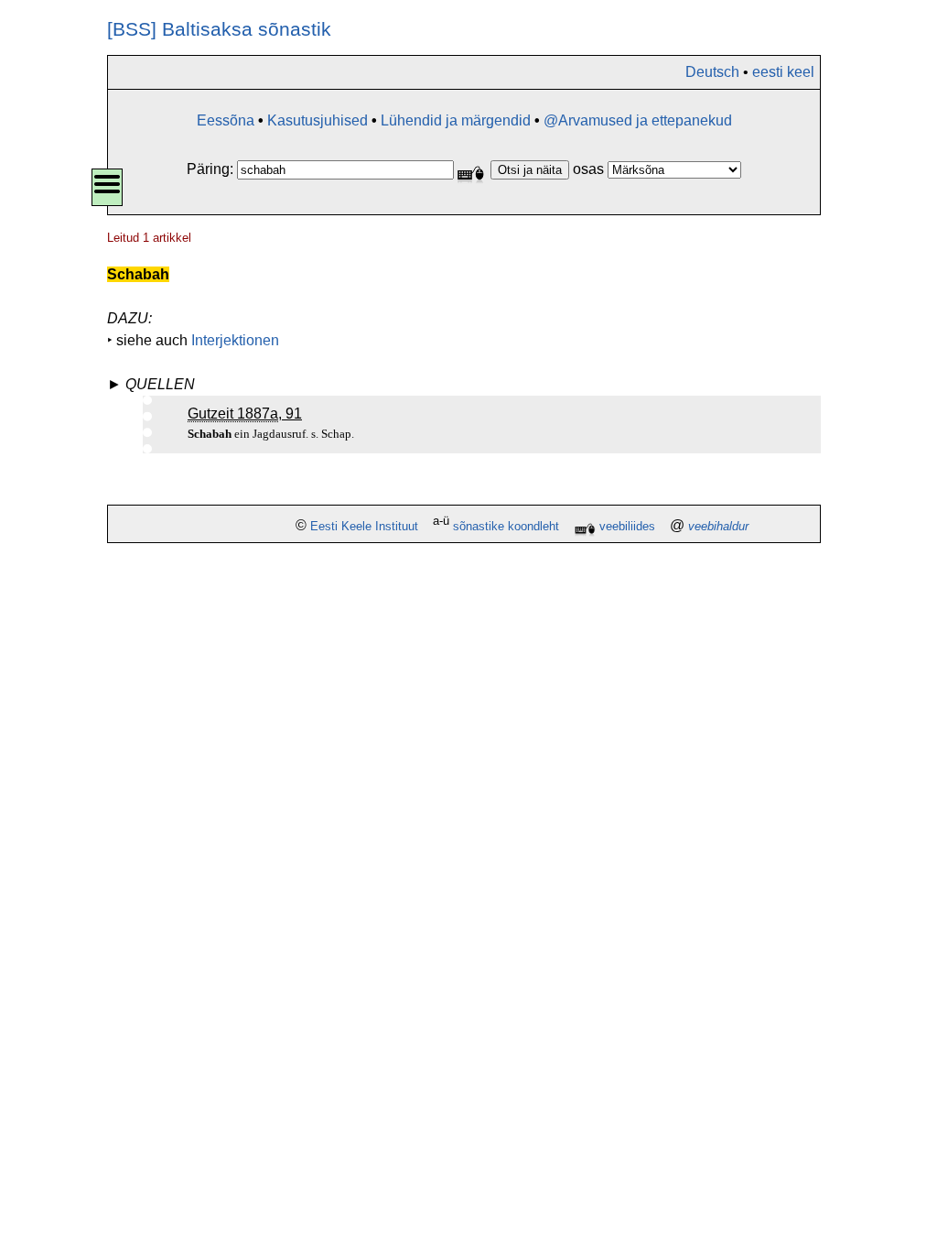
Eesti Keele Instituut (364, 526)
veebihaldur (718, 526)
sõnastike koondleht (506, 526)
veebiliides (627, 526)
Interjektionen (235, 340)
